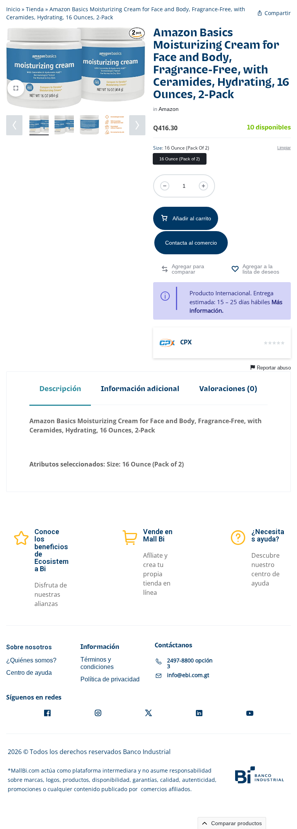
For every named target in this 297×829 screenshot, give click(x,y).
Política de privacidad (110, 679)
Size (181, 148)
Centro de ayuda (29, 672)
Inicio (13, 9)
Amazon (169, 109)
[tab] (60, 389)
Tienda (35, 9)
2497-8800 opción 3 (190, 663)
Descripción (60, 389)
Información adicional (140, 389)
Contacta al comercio (191, 243)
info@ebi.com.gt (188, 675)
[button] (14, 125)
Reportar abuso (274, 368)
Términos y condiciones (97, 663)
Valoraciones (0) (228, 389)
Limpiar (284, 147)
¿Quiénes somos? (31, 660)
